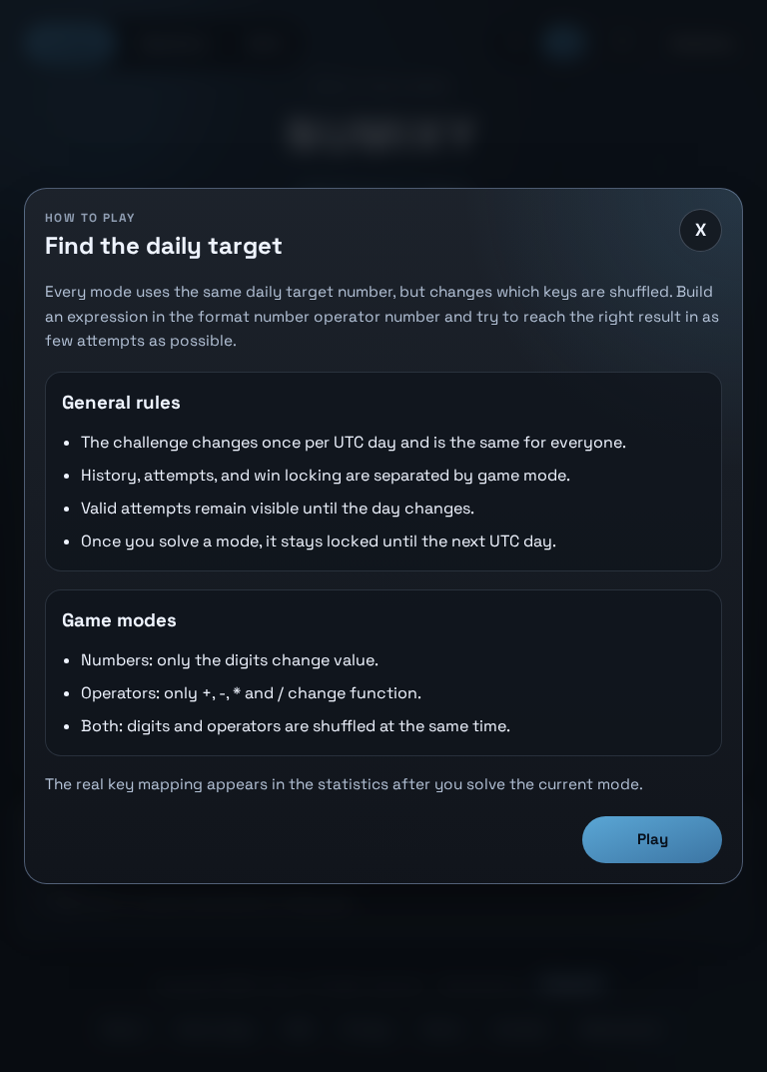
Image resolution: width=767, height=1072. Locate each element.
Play (652, 838)
